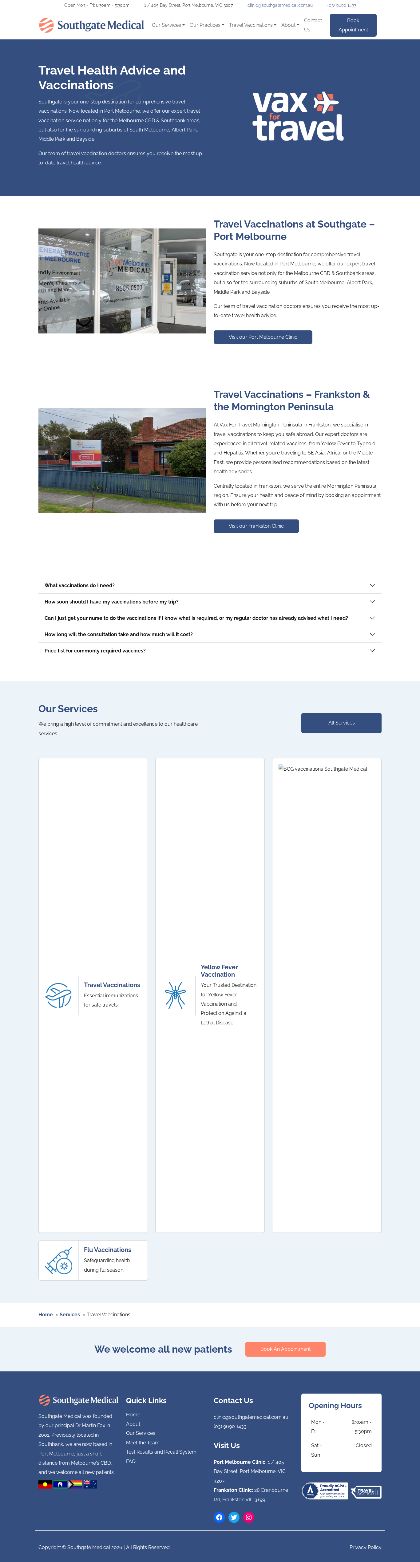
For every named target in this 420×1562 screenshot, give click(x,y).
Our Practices (205, 25)
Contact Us (313, 25)
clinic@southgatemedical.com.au (280, 5)
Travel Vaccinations (251, 25)
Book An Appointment (285, 1349)
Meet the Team (143, 1443)
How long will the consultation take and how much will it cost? (119, 634)
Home (133, 1415)
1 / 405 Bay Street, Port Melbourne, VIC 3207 (250, 1471)
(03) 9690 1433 (341, 5)
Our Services (166, 25)
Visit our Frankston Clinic (256, 526)
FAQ (131, 1461)
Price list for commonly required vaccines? (95, 651)
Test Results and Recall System (161, 1452)
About (288, 25)
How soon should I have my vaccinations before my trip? (112, 602)
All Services (341, 723)
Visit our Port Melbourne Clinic (263, 337)
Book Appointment (353, 25)
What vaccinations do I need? (80, 585)
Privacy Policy (366, 1547)
